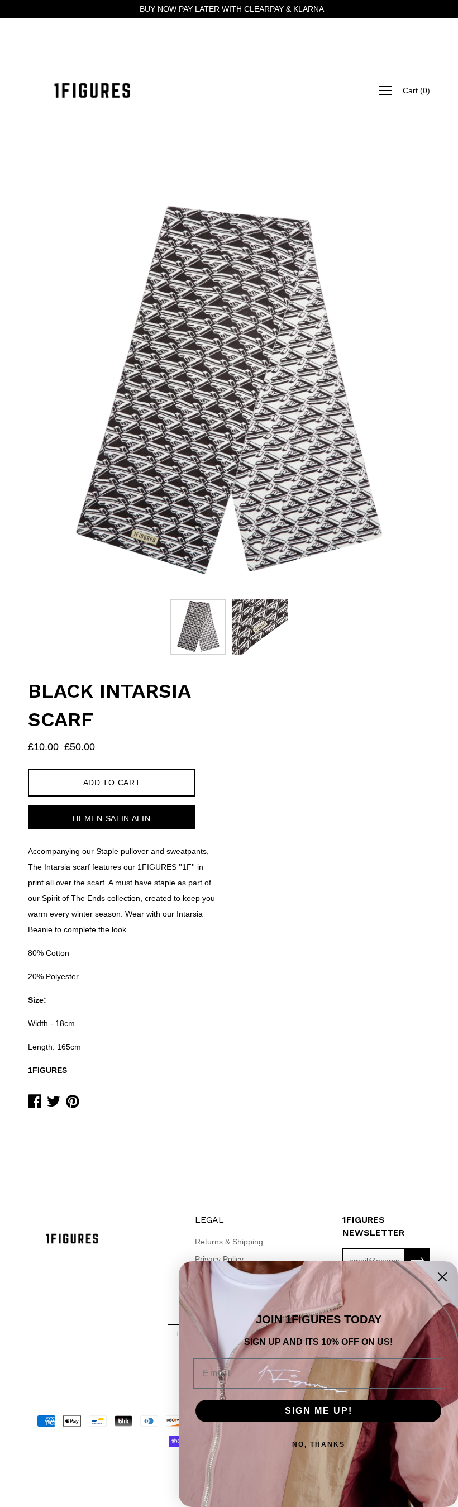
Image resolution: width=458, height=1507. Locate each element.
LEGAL (209, 1219)
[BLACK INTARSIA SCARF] (198, 627)
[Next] (402, 392)
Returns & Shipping (229, 1241)
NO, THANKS (318, 1444)
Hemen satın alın (111, 818)
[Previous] (56, 392)
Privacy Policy (219, 1259)
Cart (416, 90)
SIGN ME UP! (318, 1410)
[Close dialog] (442, 1277)
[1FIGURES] (92, 90)
